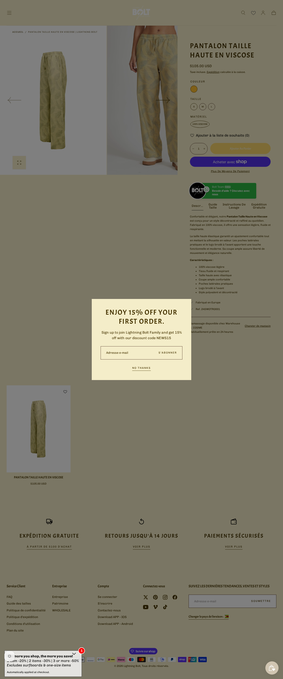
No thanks (141, 367)
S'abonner (168, 352)
